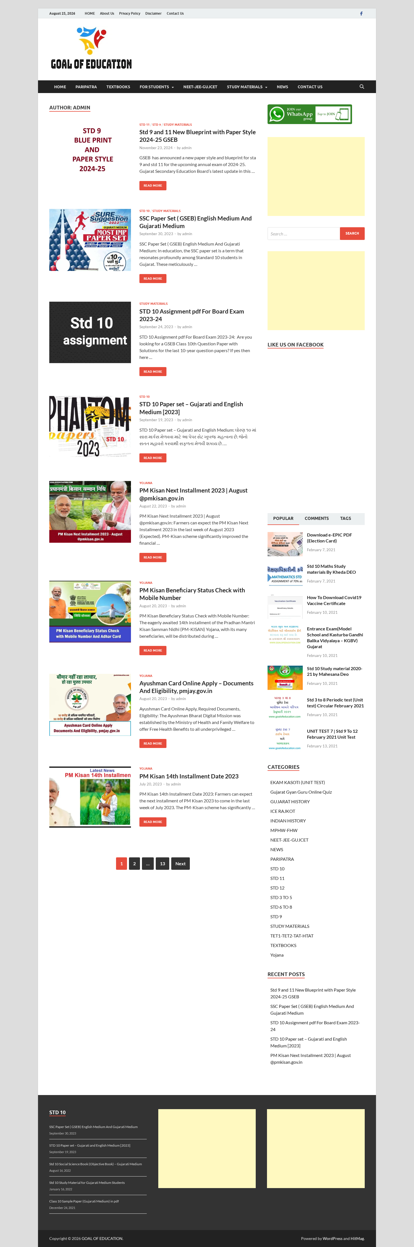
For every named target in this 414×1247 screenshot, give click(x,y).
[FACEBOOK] (361, 13)
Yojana (145, 483)
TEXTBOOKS (118, 87)
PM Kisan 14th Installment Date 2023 (189, 776)
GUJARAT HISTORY (290, 801)
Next (180, 863)
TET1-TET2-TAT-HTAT (291, 935)
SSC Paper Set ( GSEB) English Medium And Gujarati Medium (93, 1127)
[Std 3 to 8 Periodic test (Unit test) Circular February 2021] (285, 700)
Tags (345, 518)
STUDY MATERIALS (244, 87)
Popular (283, 518)
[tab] (283, 519)
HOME (90, 13)
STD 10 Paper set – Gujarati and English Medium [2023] (89, 1145)
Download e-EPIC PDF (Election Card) (329, 537)
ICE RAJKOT (282, 811)
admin (187, 147)
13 (162, 863)
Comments (317, 518)
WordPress (332, 1238)
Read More (150, 184)
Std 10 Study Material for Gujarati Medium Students (87, 1182)
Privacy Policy (129, 13)
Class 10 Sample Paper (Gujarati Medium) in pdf (84, 1201)
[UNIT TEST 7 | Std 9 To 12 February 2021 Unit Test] (285, 731)
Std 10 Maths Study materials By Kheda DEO (331, 569)
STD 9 (156, 125)
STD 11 (144, 125)
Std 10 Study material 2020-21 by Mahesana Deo (334, 671)
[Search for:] (316, 233)
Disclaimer (153, 13)
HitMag (357, 1238)
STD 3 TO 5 (281, 897)
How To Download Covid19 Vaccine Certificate (334, 600)
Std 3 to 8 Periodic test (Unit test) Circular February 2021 (335, 702)
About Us (107, 13)
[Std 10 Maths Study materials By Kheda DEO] (285, 566)
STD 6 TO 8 (281, 907)
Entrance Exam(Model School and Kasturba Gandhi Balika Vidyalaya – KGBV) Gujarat (335, 637)
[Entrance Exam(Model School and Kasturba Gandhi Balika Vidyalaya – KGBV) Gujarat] (285, 629)
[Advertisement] (316, 176)
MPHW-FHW (283, 830)
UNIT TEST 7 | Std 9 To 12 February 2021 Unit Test (332, 734)
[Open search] (362, 86)
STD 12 (277, 887)
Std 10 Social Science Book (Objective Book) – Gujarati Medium (95, 1164)
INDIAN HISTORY (288, 820)
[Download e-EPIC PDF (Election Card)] (285, 535)
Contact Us (175, 13)
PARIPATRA (86, 87)
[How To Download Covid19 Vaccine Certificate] (285, 598)
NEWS (282, 87)
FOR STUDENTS (154, 87)
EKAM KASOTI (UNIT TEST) (297, 782)
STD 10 (144, 211)
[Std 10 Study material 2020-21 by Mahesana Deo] (285, 669)
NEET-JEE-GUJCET (200, 87)
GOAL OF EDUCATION (102, 1238)
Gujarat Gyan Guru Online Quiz (301, 791)
